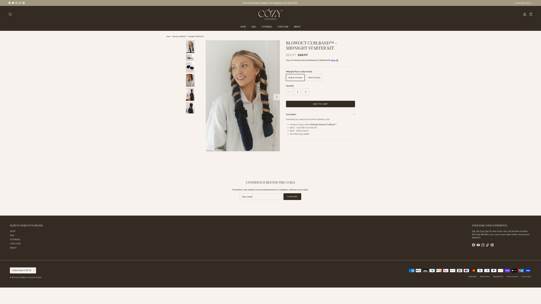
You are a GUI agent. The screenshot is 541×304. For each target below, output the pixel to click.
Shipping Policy (498, 276)
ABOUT (297, 26)
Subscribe (292, 196)
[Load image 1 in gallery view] (243, 95)
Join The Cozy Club (480, 231)
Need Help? (473, 276)
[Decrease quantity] (289, 91)
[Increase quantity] (305, 91)
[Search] (10, 14)
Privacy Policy (526, 276)
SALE (253, 26)
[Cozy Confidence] (270, 14)
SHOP (243, 26)
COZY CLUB (283, 26)
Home (168, 36)
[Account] (524, 14)
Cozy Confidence (21, 277)
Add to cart (320, 104)
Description (291, 114)
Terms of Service (512, 276)
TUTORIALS (267, 26)
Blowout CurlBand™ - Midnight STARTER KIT (188, 36)
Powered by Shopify (35, 277)
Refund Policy (485, 276)
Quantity (290, 86)
